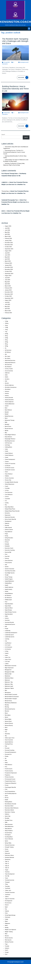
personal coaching (9, 750)
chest (6, 471)
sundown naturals (9, 857)
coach (6, 486)
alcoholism (7, 389)
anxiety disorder (9, 397)
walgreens (7, 923)
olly (6, 735)
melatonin (7, 680)
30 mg (6, 342)
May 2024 (7, 281)
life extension (8, 647)
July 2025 (7, 253)
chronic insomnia (9, 478)
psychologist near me (10, 787)
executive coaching (10, 550)
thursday (7, 886)
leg (6, 641)
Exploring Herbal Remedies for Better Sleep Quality (14, 156)
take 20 (7, 865)
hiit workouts (8, 597)
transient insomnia (10, 892)
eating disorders (9, 537)
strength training (9, 847)
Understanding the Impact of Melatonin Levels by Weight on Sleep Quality (15, 160)
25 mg (6, 337)
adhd (6, 375)
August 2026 (8, 226)
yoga (6, 944)
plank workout (8, 764)
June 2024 (7, 279)
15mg (6, 329)
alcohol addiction (9, 385)
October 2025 (8, 246)
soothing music (9, 837)
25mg (6, 340)
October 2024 (8, 271)
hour (6, 601)
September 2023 (9, 298)
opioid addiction (9, 742)
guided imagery (9, 579)
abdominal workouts (10, 362)
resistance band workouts (11, 808)
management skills (9, 672)
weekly (6, 927)
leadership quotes (9, 636)
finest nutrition (9, 560)
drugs (6, 533)
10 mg (6, 321)
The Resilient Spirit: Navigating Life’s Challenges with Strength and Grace (15, 41)
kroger (6, 628)
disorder (7, 525)
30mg (6, 344)
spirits (6, 841)
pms (6, 766)
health (6, 585)
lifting (6, 651)
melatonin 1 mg (8, 682)
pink (6, 760)
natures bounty (9, 725)
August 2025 (8, 250)
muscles (7, 711)
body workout (8, 436)
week (6, 925)
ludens (7, 663)
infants (7, 618)
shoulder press (8, 820)
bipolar (6, 430)
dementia (7, 513)
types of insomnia (9, 898)
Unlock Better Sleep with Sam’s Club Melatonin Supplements (15, 147)
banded (7, 412)
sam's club (7, 816)
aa (5, 348)
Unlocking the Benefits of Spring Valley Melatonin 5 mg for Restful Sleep (14, 164)
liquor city (7, 657)
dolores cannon (9, 529)
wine (6, 933)
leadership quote (9, 634)
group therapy (8, 577)
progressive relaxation (10, 783)
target (6, 869)
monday (7, 705)
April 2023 (7, 308)
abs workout (8, 366)
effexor (7, 542)
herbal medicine (9, 593)
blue (6, 432)
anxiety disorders (9, 399)
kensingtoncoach (24, 62)
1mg (6, 331)
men (6, 690)
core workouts (8, 494)
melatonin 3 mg (8, 684)
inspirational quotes (10, 624)
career (6, 457)
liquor (6, 655)
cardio (6, 451)
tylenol (6, 896)
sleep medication (9, 826)
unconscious (8, 902)
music (6, 713)
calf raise (7, 445)
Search (3, 134)
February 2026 (8, 238)
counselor (7, 498)
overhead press (9, 744)
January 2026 (8, 240)
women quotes (9, 938)
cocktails (7, 488)
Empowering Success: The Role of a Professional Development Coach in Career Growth (14, 152)
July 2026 (7, 228)
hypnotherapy (8, 610)
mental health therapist (11, 698)
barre (6, 418)
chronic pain (8, 480)
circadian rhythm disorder (11, 482)
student (7, 851)
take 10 (7, 861)
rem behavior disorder (10, 804)
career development (10, 459)
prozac (6, 785)
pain (6, 746)
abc (6, 354)
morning (7, 707)
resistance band (9, 806)
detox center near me (10, 519)
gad (6, 564)
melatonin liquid (9, 686)
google (6, 575)
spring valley (8, 843)
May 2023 (7, 306)
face (6, 554)
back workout (8, 410)
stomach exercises (10, 845)
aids (6, 381)
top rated (7, 888)
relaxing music (8, 801)
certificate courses (10, 469)
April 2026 (7, 234)
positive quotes (9, 771)
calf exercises (8, 443)
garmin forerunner (9, 568)
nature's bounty (9, 723)
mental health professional (12, 696)
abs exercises (8, 364)
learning (7, 639)
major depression (9, 667)
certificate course (9, 467)
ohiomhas (7, 733)
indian (6, 616)
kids (6, 626)
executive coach (9, 548)
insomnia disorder (9, 622)
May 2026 (7, 232)
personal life (8, 754)
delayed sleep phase (10, 509)
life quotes (8, 649)
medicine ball (8, 674)
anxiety (7, 395)
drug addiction (8, 531)
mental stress (8, 700)
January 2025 (8, 265)
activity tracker (9, 368)
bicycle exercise (9, 428)
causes (7, 461)
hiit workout (8, 595)
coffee (7, 490)
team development (10, 874)
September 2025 (9, 248)
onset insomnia (9, 740)
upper (6, 907)
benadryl (7, 424)
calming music (8, 447)
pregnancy (7, 775)
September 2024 (9, 273)
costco (7, 496)
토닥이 (3, 211)
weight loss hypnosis (10, 929)
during (6, 535)
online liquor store (9, 738)
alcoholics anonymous (10, 387)
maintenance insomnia (10, 665)
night (6, 729)
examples (7, 546)
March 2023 (8, 310)
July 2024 (7, 277)
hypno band (8, 606)
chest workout (8, 474)
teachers (7, 872)
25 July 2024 (7, 62)
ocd (6, 731)
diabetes (7, 523)
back (6, 408)
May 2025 (7, 257)
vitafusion (7, 917)
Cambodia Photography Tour (10, 200)
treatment (7, 894)
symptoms (7, 859)
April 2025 (7, 259)
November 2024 (9, 269)
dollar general (8, 527)
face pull (7, 556)
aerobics (7, 379)
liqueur (7, 653)
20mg (6, 335)
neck (6, 727)
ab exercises (8, 350)
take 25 (7, 867)
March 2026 (8, 236)
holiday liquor (8, 599)
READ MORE (23, 77)
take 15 (7, 863)
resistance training (10, 812)
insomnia (7, 620)
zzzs (6, 954)
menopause (8, 692)
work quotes (8, 940)
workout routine (9, 942)
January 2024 (8, 290)
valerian (7, 911)
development (8, 521)
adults (6, 377)
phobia (6, 756)
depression (7, 515)
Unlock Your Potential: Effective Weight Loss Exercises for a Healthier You (15, 202)
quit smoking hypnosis (10, 793)
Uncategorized (8, 900)
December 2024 (9, 267)
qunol (6, 795)
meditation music (9, 678)
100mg (6, 323)
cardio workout (9, 453)
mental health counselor (11, 694)
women (7, 935)
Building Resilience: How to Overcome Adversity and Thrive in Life (15, 88)
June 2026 (7, 230)
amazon (7, 391)
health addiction (9, 587)
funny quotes (8, 562)
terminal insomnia (9, 880)
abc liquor (7, 356)
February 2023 (8, 312)
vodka (6, 919)
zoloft (6, 950)
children (7, 476)
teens (6, 878)
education (7, 540)
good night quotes (10, 573)
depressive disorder (10, 517)
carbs (6, 449)
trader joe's (8, 890)
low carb (7, 661)
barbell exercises (9, 416)
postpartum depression (11, 773)
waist (6, 921)
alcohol (7, 383)
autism (7, 405)
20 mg (6, 333)
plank (6, 762)
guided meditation (9, 581)
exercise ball (8, 552)
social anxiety (8, 832)
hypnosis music (9, 608)
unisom (7, 905)
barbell (6, 414)
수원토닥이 (5, 182)
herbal (6, 591)
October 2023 (8, 296)
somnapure (8, 834)
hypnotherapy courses (10, 612)
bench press (8, 426)
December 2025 (9, 242)
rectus (6, 797)
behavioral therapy (9, 420)
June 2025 (7, 255)
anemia (7, 393)
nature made (8, 719)
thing (6, 884)
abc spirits (7, 358)
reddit (6, 799)
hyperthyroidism (9, 603)
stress (6, 849)
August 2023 (8, 300)
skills (6, 822)
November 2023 (9, 294)
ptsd (6, 789)
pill (5, 758)
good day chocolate (10, 570)
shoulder (7, 818)
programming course (10, 781)
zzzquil (6, 952)
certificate (7, 465)
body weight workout (10, 434)
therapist (7, 882)
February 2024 (8, 288)
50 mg (6, 346)
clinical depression (9, 484)
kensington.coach (15, 21)
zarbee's (7, 948)
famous (7, 558)
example (7, 544)
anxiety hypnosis (9, 401)
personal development (10, 752)
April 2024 (7, 283)
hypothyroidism (9, 614)
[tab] (29, 29)
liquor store (8, 659)
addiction (7, 372)
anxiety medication (9, 403)
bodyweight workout (10, 438)
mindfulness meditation (11, 702)
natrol (6, 717)
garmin (6, 566)
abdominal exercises (10, 360)
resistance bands (9, 810)
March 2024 (8, 286)
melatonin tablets (9, 688)
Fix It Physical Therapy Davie (10, 173)
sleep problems (9, 830)
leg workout (8, 643)
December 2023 (9, 292)
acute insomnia (9, 370)
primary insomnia (9, 777)
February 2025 (8, 263)
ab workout (8, 352)
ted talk (7, 876)
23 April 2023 (7, 112)
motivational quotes (10, 709)
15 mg (6, 327)
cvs (6, 500)
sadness (7, 814)
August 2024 (8, 275)
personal (7, 748)
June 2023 (7, 304)
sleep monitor (8, 828)
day (6, 504)
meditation (7, 676)
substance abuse (9, 855)
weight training (9, 931)
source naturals (9, 839)
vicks (6, 913)
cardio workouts (9, 455)
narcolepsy (7, 715)
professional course (10, 779)
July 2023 (7, 302)
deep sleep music (9, 507)
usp (6, 909)
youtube (7, 946)
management (8, 669)
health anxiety (8, 589)
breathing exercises (10, 441)
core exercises (8, 492)
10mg (6, 325)
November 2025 (9, 244)
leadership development (11, 632)
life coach (7, 645)
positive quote (8, 768)
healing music (8, 583)
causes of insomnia (10, 463)
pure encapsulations (10, 791)
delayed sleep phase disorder (12, 511)
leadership (7, 630)
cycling (6, 502)
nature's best (8, 721)
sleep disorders (9, 824)
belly (6, 422)
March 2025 (8, 261)
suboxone (7, 853)
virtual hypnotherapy (10, 915)
